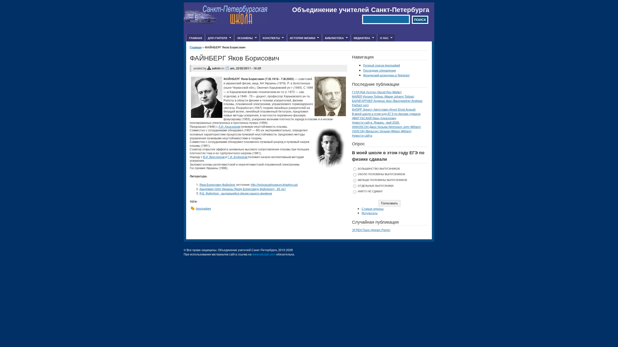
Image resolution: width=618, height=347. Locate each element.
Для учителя (216, 38)
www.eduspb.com (263, 254)
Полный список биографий (381, 65)
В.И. (214, 157)
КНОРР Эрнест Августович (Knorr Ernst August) (384, 109)
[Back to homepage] (226, 23)
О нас (383, 38)
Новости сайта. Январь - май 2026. (376, 122)
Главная (195, 38)
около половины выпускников (381, 174)
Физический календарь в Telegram (386, 75)
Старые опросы (373, 209)
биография (203, 208)
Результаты (370, 213)
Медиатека (360, 38)
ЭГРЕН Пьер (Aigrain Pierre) (371, 230)
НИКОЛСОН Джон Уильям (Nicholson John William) (386, 127)
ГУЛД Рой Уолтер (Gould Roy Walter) (377, 92)
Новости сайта (362, 135)
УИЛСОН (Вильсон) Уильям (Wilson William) (382, 131)
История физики (301, 38)
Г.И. (238, 157)
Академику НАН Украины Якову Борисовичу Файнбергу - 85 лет (242, 189)
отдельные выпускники (375, 185)
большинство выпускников (379, 168)
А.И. (229, 126)
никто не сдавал (370, 191)
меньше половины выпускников (382, 180)
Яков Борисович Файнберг (217, 184)
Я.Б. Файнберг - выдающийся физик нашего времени (235, 193)
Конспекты (270, 38)
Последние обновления (379, 70)
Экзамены (243, 38)
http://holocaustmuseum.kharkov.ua (274, 184)
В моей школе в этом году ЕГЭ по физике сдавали (386, 114)
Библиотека (333, 38)
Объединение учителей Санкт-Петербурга (360, 9)
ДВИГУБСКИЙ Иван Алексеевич (374, 118)
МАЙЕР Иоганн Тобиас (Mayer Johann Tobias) (383, 96)
